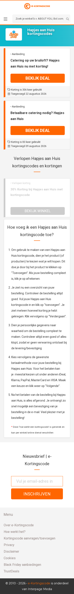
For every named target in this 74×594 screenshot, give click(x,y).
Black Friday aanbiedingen (22, 565)
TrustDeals (11, 571)
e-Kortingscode (39, 583)
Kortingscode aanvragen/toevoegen (29, 538)
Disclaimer (11, 551)
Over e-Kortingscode (19, 525)
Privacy (9, 545)
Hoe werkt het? (14, 532)
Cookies (10, 558)
